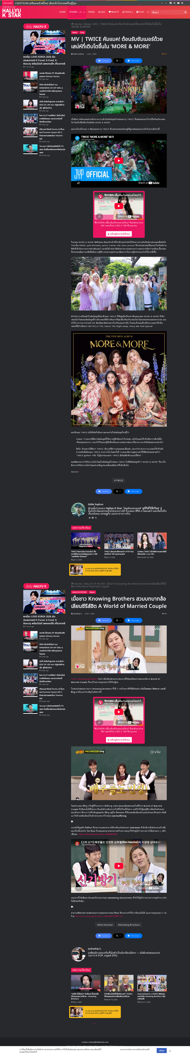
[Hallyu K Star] (11, 11)
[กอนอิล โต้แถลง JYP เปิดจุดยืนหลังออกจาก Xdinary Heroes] (30, 76)
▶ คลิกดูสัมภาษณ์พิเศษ (119, 233)
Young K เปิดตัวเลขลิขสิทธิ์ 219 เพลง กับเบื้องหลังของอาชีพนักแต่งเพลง (52, 149)
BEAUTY (115, 12)
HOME (62, 12)
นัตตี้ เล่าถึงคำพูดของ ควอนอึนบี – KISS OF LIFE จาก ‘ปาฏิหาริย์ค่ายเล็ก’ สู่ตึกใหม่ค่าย (52, 104)
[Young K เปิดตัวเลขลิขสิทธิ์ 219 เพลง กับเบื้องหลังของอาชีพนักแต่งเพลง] (30, 149)
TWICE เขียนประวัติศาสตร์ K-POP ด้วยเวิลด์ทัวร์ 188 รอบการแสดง (119, 552)
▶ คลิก (109, 570)
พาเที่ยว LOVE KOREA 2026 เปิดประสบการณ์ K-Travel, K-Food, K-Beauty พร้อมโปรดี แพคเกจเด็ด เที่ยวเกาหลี (76, 3)
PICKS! (128, 12)
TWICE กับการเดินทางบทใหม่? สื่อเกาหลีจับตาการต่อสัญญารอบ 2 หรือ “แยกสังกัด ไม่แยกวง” (84, 554)
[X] (95, 517)
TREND (91, 12)
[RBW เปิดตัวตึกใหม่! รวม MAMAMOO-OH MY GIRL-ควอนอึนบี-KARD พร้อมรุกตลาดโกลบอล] (30, 88)
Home (78, 24)
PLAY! (141, 12)
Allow (161, 1050)
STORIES (75, 12)
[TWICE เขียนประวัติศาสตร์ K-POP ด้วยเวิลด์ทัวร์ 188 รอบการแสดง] (119, 541)
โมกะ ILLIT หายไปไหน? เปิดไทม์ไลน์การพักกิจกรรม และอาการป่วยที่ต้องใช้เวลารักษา (52, 118)
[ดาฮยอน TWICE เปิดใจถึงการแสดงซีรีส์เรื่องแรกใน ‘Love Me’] (152, 541)
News (87, 24)
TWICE (119, 480)
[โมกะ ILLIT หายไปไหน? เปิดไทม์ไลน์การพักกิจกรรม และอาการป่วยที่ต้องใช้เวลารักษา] (30, 118)
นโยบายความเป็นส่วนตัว (110, 1049)
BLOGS (101, 12)
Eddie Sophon (78, 54)
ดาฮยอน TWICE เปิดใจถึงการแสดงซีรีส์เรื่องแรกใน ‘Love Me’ (151, 552)
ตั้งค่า (40, 1051)
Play (82, 32)
